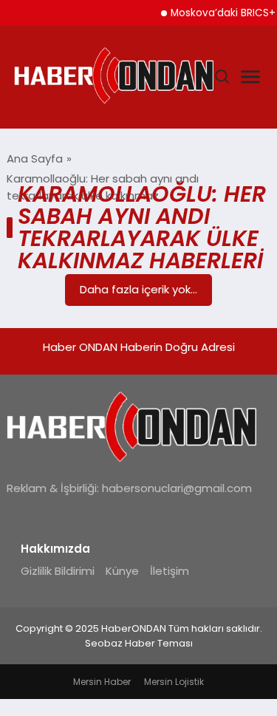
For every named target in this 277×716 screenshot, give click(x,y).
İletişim (169, 571)
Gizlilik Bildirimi (58, 571)
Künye (122, 571)
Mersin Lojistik (174, 681)
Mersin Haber (102, 681)
